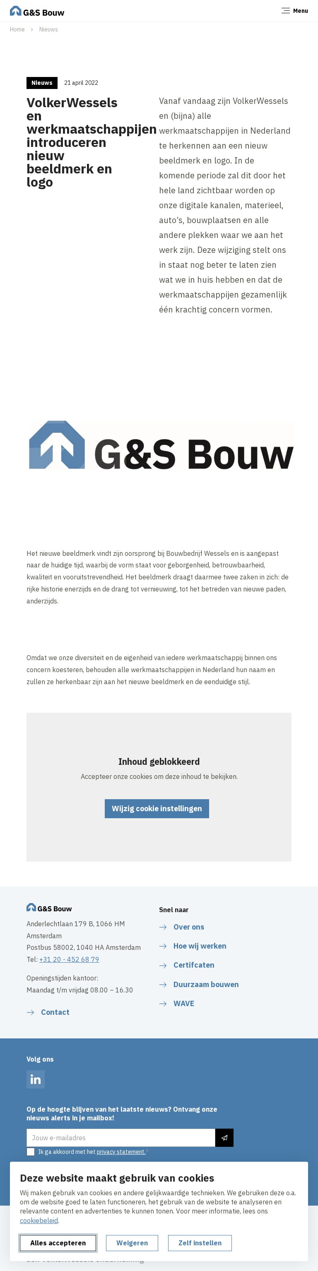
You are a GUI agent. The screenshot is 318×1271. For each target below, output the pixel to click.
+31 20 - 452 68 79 (69, 959)
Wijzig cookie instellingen (157, 808)
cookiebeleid (39, 1220)
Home (17, 29)
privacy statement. (121, 1152)
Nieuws (48, 29)
